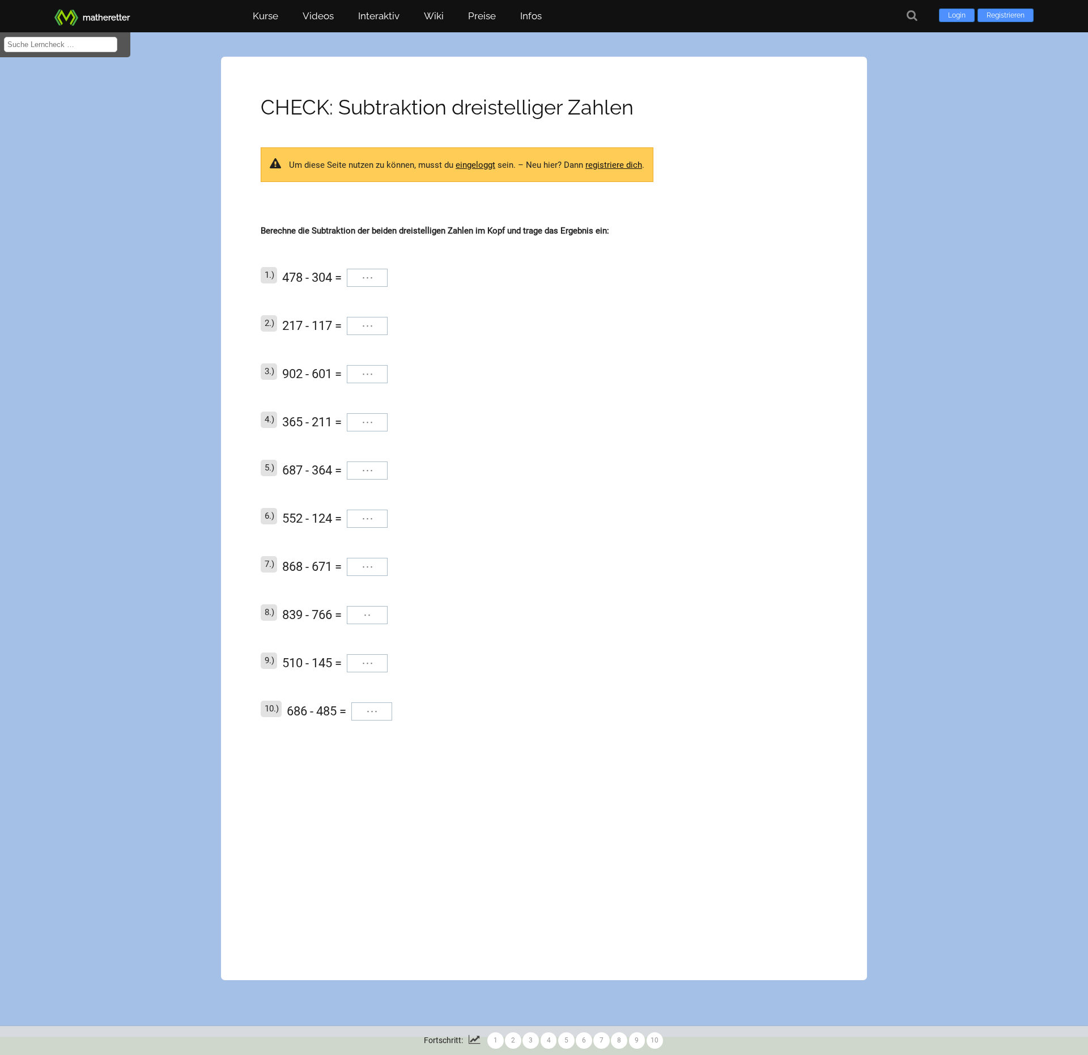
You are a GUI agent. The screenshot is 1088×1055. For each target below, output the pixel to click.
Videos (318, 16)
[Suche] (912, 15)
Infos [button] (531, 16)
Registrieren (1006, 15)
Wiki (434, 16)
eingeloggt (475, 165)
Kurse (265, 16)
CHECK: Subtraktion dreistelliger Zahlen (447, 107)
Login (957, 15)
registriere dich (613, 165)
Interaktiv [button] (379, 16)
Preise (482, 16)
